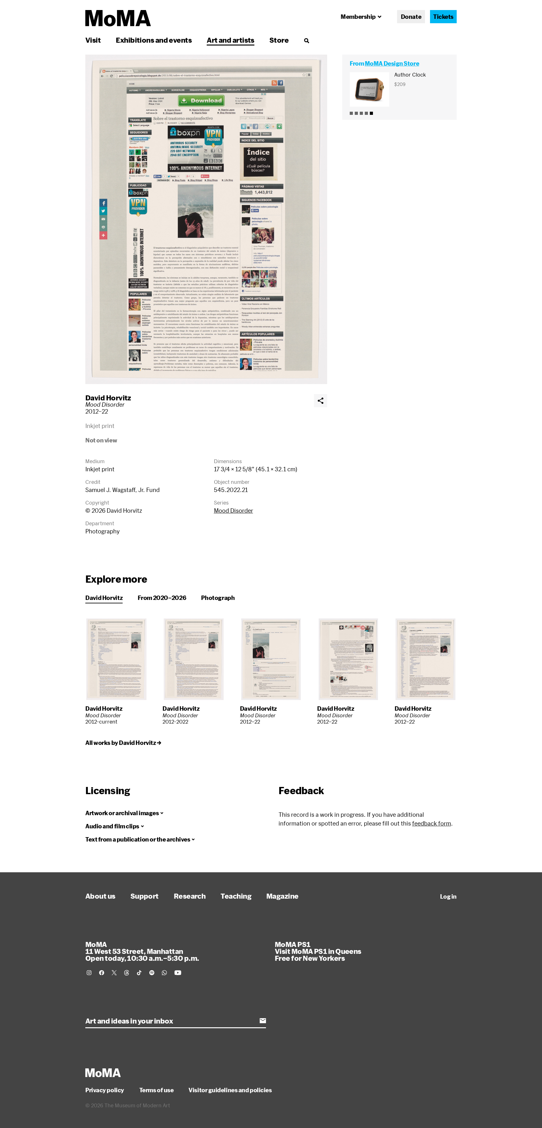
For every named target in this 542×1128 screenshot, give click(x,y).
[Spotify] (152, 972)
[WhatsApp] (164, 972)
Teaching (236, 896)
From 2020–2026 (162, 597)
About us (100, 896)
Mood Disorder (233, 510)
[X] (114, 972)
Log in (448, 896)
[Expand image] (206, 219)
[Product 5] (371, 113)
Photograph (218, 597)
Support (144, 896)
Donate (411, 16)
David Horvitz (108, 397)
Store (279, 40)
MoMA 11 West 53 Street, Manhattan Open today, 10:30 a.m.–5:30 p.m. (142, 951)
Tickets (443, 16)
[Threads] (126, 972)
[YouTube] (178, 972)
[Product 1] (351, 113)
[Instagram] (89, 972)
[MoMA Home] (118, 18)
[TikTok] (139, 972)
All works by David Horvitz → (123, 743)
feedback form (431, 823)
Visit (93, 39)
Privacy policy (104, 1090)
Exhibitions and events (154, 39)
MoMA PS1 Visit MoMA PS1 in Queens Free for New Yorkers (318, 951)
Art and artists (230, 39)
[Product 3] (361, 113)
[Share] (320, 400)
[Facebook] (101, 972)
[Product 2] (356, 113)
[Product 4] (366, 113)
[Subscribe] (263, 1020)
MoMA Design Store (392, 63)
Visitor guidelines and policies (230, 1090)
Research (190, 896)
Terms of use (156, 1090)
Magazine (282, 896)
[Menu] (306, 40)
